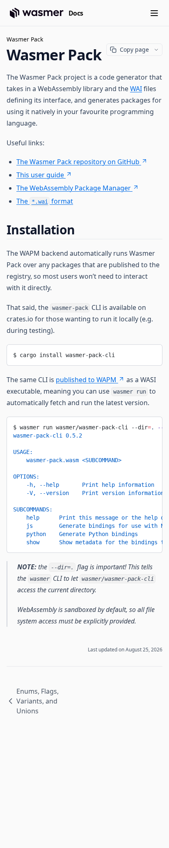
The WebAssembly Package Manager (73, 188)
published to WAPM (86, 379)
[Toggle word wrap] (150, 353)
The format (44, 201)
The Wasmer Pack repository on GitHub (77, 161)
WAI (136, 88)
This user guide (40, 174)
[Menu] (154, 13)
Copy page (134, 49)
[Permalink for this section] (81, 229)
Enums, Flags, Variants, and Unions (37, 701)
